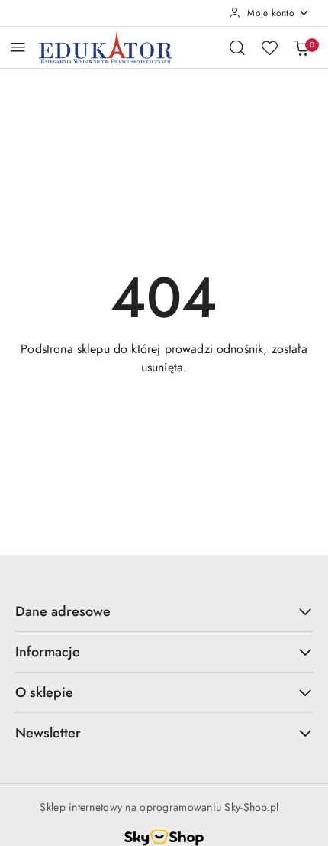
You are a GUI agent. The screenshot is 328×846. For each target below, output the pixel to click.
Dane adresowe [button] (63, 611)
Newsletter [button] (48, 733)
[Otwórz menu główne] (18, 47)
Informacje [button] (47, 652)
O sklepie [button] (44, 692)
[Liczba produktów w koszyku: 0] (301, 47)
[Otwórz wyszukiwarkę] (237, 47)
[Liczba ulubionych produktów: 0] (269, 47)
